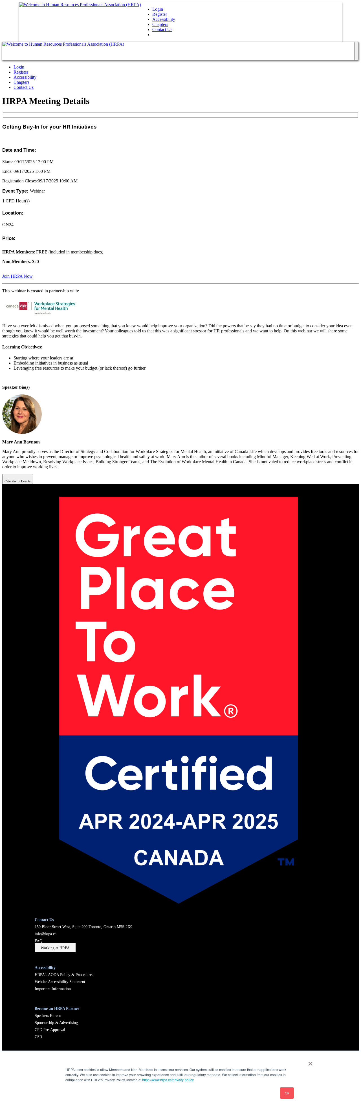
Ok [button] (287, 1092)
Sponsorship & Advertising (56, 1022)
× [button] (310, 1061)
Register (159, 14)
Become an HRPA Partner (57, 1008)
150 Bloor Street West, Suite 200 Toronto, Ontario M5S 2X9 (83, 926)
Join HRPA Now (17, 276)
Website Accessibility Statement (60, 981)
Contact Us (162, 29)
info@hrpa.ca (45, 933)
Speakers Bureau (48, 1015)
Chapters (160, 24)
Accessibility (163, 19)
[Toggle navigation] (356, 51)
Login (157, 9)
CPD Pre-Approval (50, 1029)
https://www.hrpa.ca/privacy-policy (167, 1079)
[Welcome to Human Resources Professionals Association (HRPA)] (80, 4)
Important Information (53, 988)
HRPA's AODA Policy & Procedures (64, 974)
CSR (38, 1036)
